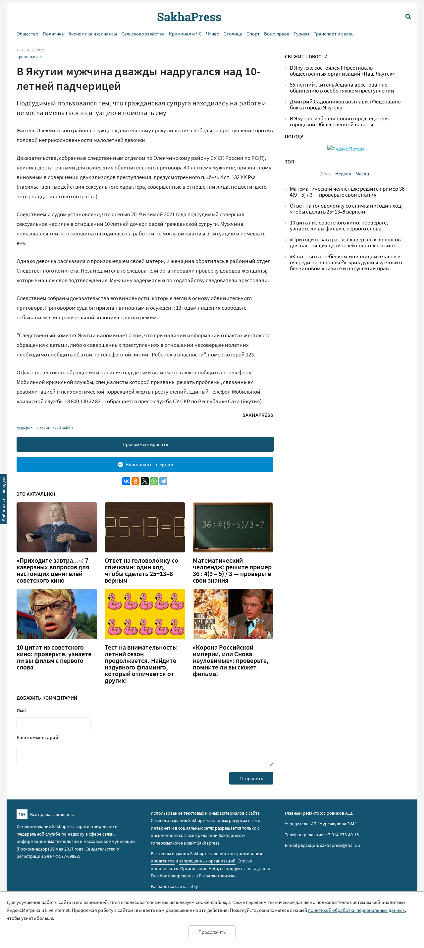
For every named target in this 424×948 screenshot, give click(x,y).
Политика (53, 34)
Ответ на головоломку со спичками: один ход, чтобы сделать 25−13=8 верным (141, 570)
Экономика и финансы (92, 34)
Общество (27, 34)
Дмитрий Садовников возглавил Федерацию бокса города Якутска (345, 104)
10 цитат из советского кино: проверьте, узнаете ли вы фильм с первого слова (54, 657)
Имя (21, 710)
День (325, 173)
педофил (24, 427)
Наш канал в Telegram (149, 464)
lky (193, 886)
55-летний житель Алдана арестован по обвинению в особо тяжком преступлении (342, 87)
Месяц (362, 173)
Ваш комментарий (37, 737)
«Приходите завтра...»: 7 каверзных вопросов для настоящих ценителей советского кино (53, 570)
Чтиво (212, 34)
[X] (145, 481)
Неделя (343, 173)
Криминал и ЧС (185, 34)
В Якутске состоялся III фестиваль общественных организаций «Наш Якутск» (342, 70)
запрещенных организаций (207, 861)
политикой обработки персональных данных (356, 910)
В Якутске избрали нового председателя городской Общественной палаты (339, 121)
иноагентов (163, 861)
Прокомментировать (145, 444)
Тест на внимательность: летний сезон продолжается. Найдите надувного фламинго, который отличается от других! (141, 663)
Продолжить (212, 932)
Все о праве (276, 34)
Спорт (253, 34)
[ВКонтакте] (126, 481)
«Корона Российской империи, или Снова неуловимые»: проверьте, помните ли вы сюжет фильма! (231, 660)
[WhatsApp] (154, 481)
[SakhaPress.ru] (3, 500)
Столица (233, 34)
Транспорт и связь (333, 34)
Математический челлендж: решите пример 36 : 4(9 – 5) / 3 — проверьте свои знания (232, 570)
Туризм (301, 34)
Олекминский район (55, 427)
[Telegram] (163, 481)
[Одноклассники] (135, 481)
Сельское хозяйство (143, 34)
